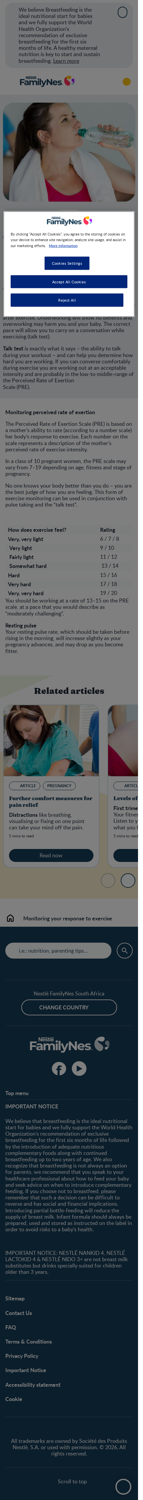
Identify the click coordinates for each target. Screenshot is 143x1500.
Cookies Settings (67, 262)
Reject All (67, 300)
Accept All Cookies (69, 281)
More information (63, 245)
